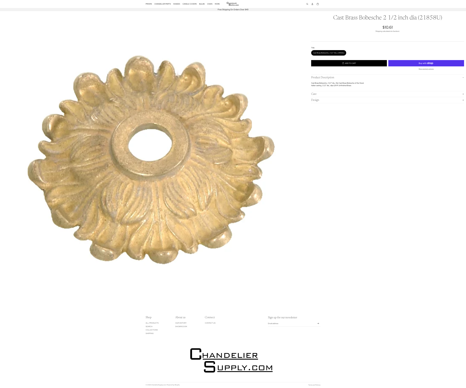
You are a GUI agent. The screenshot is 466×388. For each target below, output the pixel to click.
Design (315, 100)
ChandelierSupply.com (158, 385)
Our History (181, 323)
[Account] (312, 4)
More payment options (426, 69)
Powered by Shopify (173, 385)
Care (314, 94)
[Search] (307, 4)
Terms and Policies (314, 385)
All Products (152, 323)
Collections (152, 330)
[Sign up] (318, 323)
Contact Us (210, 323)
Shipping (150, 333)
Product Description (322, 77)
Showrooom (181, 326)
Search (149, 326)
